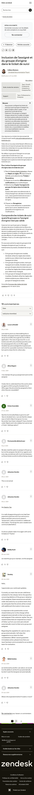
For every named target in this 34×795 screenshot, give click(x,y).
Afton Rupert (12, 366)
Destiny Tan (8, 507)
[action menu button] (30, 324)
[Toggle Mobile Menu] (30, 3)
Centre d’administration (19, 171)
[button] (15, 732)
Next (21, 721)
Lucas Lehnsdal (13, 325)
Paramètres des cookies (10, 781)
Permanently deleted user (16, 441)
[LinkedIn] (13, 50)
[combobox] (17, 308)
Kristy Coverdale (13, 406)
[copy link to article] (3, 50)
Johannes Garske (13, 472)
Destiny (10, 574)
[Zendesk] (17, 763)
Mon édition (29, 80)
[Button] (3, 295)
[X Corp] (9, 50)
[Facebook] (6, 50)
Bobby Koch (11, 550)
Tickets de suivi (14, 150)
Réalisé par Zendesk (19, 790)
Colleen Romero (13, 70)
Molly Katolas (12, 659)
